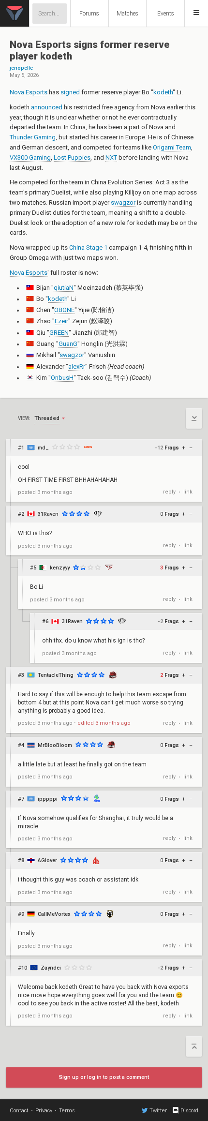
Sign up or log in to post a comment (104, 1077)
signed (70, 92)
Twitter (158, 1110)
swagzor (123, 202)
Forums (89, 13)
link (188, 491)
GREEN (59, 332)
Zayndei (51, 968)
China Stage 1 (88, 247)
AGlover (47, 860)
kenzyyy (60, 568)
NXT (111, 157)
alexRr (76, 366)
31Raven (48, 514)
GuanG (68, 343)
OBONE (64, 310)
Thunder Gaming (33, 137)
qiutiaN (64, 287)
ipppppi (48, 799)
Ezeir (61, 321)
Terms (67, 1110)
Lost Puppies (72, 157)
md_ (43, 448)
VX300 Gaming (30, 157)
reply (169, 491)
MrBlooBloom (55, 745)
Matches (127, 13)
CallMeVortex (54, 914)
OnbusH (62, 377)
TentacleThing (56, 675)
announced (46, 107)
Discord (189, 1110)
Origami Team (172, 147)
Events (165, 13)
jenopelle (21, 68)
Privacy (43, 1110)
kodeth (163, 92)
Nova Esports (28, 92)
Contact (19, 1110)
